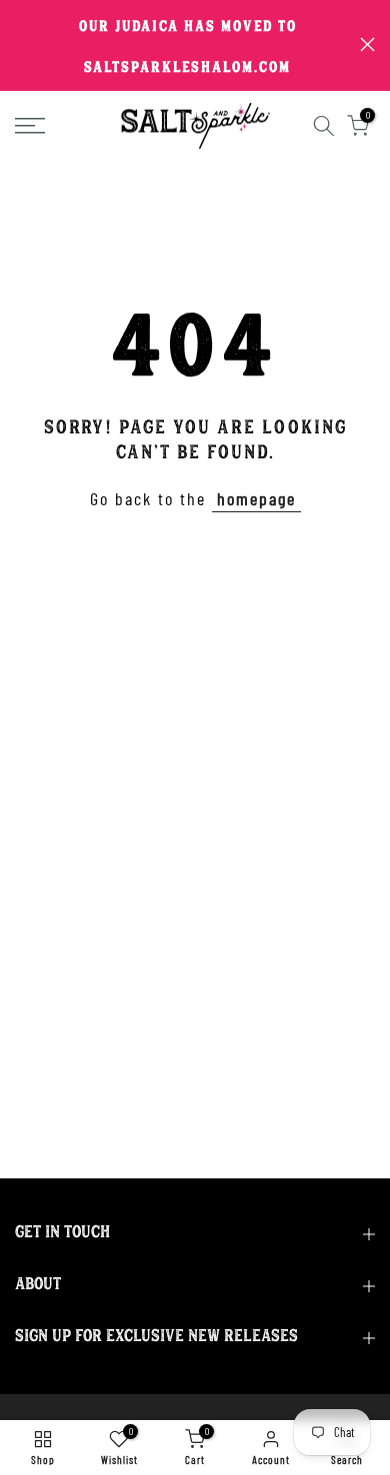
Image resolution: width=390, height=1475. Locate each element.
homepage (256, 498)
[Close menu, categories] (298, 25)
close (367, 44)
